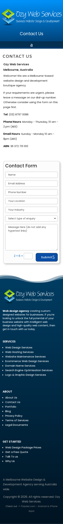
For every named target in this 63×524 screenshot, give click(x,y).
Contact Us (31, 34)
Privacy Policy (13, 416)
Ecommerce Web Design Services (27, 361)
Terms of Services (17, 420)
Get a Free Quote (16, 452)
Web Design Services (18, 347)
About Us (11, 397)
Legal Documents (16, 425)
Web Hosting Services (19, 352)
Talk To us (11, 456)
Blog (8, 411)
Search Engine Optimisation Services (29, 370)
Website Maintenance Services (25, 356)
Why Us (10, 461)
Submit (46, 257)
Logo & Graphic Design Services (25, 375)
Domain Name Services (20, 365)
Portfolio (10, 406)
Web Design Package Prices (23, 447)
